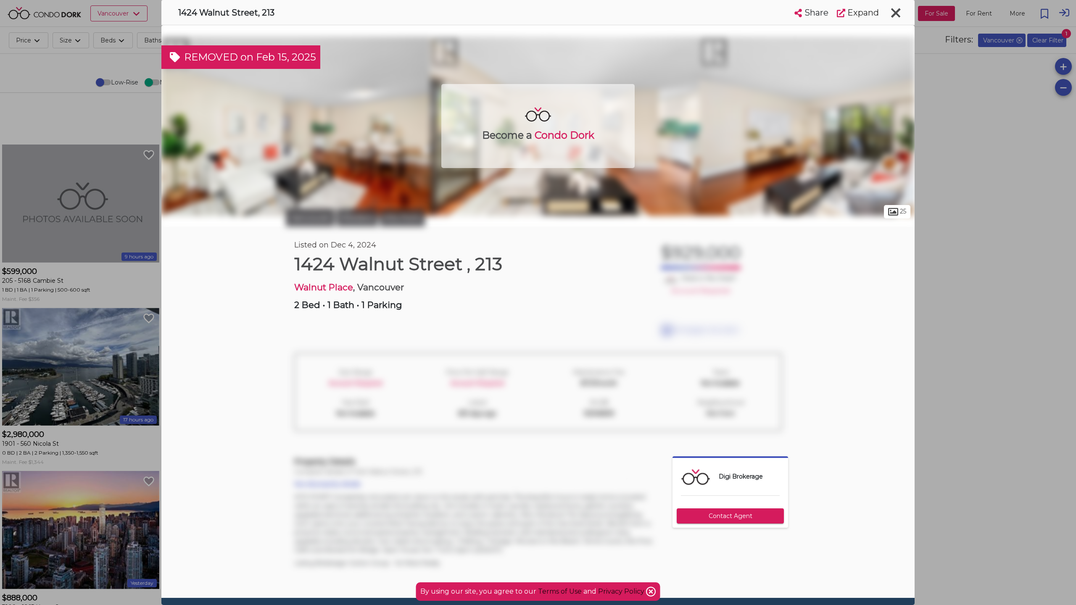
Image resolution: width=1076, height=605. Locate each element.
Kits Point (402, 217)
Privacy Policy (622, 591)
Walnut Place (323, 287)
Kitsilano (357, 217)
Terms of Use (560, 591)
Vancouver (310, 217)
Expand (862, 13)
